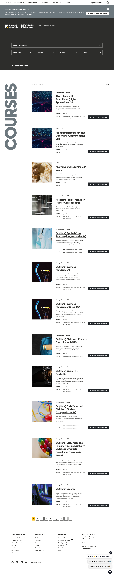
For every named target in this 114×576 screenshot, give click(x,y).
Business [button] (56, 3)
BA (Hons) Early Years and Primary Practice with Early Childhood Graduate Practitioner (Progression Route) (70, 449)
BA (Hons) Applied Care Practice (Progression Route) (71, 235)
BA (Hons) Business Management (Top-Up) (68, 305)
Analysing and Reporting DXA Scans (71, 168)
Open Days (38, 540)
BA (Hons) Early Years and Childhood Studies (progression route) (69, 409)
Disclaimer (15, 552)
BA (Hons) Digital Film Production (67, 372)
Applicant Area (62, 538)
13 (61, 518)
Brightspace (61, 543)
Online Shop (61, 545)
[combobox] (57, 46)
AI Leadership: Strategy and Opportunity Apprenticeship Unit (71, 135)
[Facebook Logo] (13, 562)
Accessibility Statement (18, 538)
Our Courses (38, 538)
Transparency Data (17, 540)
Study (39, 25)
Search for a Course (49, 25)
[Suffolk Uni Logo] (19, 26)
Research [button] (45, 3)
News (36, 543)
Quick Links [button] (95, 3)
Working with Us (39, 550)
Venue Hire (38, 548)
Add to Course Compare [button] (99, 117)
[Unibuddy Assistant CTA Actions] (99, 559)
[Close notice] (108, 9)
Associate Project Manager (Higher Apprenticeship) (70, 201)
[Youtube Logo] (26, 562)
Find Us (60, 550)
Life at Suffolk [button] (19, 3)
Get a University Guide (64, 540)
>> (70, 518)
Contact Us (61, 548)
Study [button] (7, 3)
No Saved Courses (20, 65)
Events (37, 545)
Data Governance (16, 548)
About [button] (66, 3)
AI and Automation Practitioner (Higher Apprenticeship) (66, 99)
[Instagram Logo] (17, 562)
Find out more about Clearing (97, 13)
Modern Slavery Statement (19, 543)
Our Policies (15, 545)
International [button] (32, 3)
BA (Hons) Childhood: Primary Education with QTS (71, 341)
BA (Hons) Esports (65, 489)
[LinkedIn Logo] (22, 562)
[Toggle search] (107, 2)
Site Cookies (15, 550)
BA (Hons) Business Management (66, 268)
